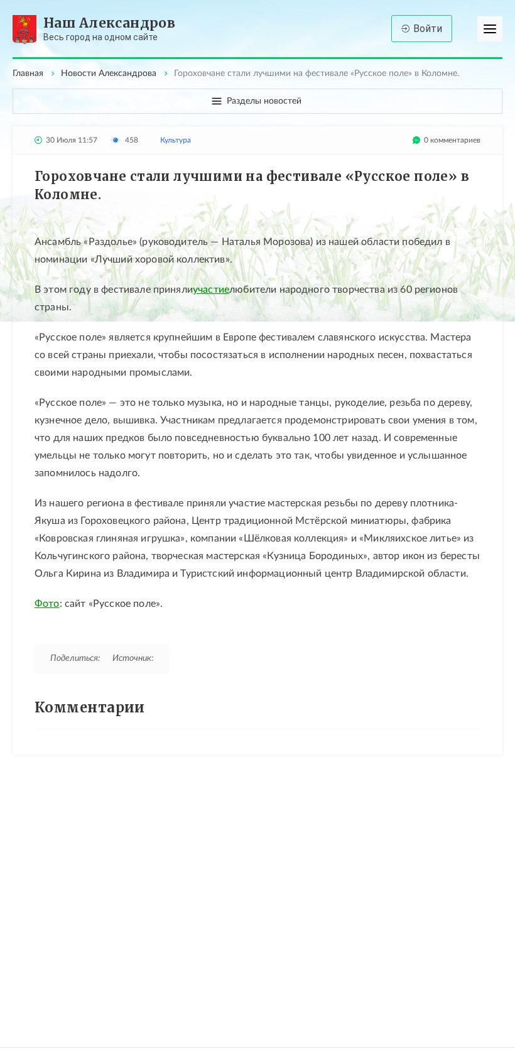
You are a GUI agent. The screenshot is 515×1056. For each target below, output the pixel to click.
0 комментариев (452, 140)
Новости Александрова (108, 73)
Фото (47, 604)
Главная (28, 73)
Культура (175, 140)
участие (211, 290)
